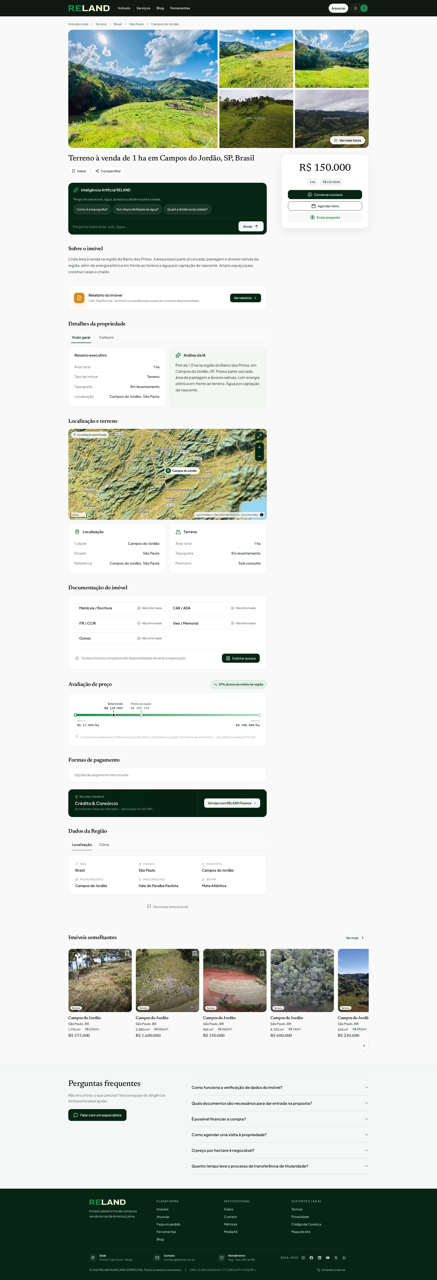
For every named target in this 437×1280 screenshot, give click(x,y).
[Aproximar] (259, 447)
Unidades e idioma (333, 1270)
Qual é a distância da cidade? (187, 209)
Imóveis (124, 8)
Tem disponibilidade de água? (137, 209)
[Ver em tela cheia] (259, 436)
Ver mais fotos (350, 140)
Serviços (143, 8)
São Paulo (136, 24)
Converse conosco (328, 194)
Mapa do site (300, 1232)
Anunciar (338, 8)
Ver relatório (243, 298)
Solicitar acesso (244, 658)
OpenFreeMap (203, 514)
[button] (167, 298)
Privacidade (300, 1217)
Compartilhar (111, 171)
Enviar (247, 226)
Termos (296, 1209)
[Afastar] (259, 456)
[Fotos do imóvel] (143, 89)
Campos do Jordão (165, 24)
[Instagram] (303, 1257)
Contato (230, 1217)
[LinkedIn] (319, 1257)
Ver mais (352, 938)
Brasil (118, 24)
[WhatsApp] (344, 1257)
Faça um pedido (168, 1224)
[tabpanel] (167, 377)
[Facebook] (311, 1257)
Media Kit (231, 1232)
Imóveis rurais (78, 24)
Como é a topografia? (92, 209)
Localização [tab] (82, 844)
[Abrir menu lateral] (359, 8)
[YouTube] (327, 1257)
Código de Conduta (306, 1224)
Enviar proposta (328, 217)
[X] (336, 1257)
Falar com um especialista (100, 1115)
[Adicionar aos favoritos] (126, 954)
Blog (160, 8)
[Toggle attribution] (261, 515)
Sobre (228, 1209)
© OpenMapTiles (221, 514)
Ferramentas (180, 8)
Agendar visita (328, 206)
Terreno (101, 24)
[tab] (81, 337)
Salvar (81, 171)
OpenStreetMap (249, 514)
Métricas (230, 1224)
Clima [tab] (104, 844)
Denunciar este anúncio (170, 907)
